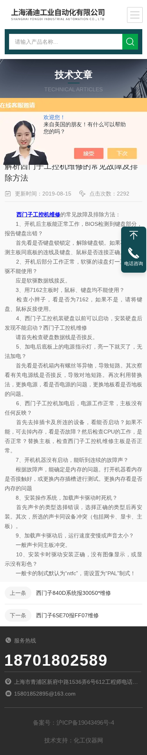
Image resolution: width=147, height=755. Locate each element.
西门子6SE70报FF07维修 (67, 615)
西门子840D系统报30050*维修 (73, 593)
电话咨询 (133, 263)
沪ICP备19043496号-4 (85, 722)
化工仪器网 (88, 740)
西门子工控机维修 (38, 214)
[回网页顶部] (133, 235)
